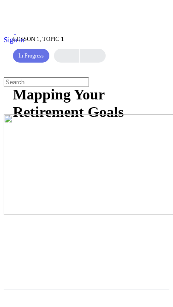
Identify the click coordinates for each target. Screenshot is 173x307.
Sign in (14, 40)
